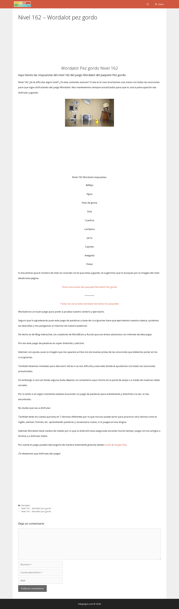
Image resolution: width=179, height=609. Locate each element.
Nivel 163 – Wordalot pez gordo (36, 511)
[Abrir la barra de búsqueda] (147, 4)
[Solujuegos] (22, 4)
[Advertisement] (89, 44)
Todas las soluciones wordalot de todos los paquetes (89, 303)
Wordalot (25, 505)
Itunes (107, 444)
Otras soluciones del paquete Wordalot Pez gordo (89, 287)
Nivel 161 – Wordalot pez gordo (36, 508)
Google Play (120, 444)
